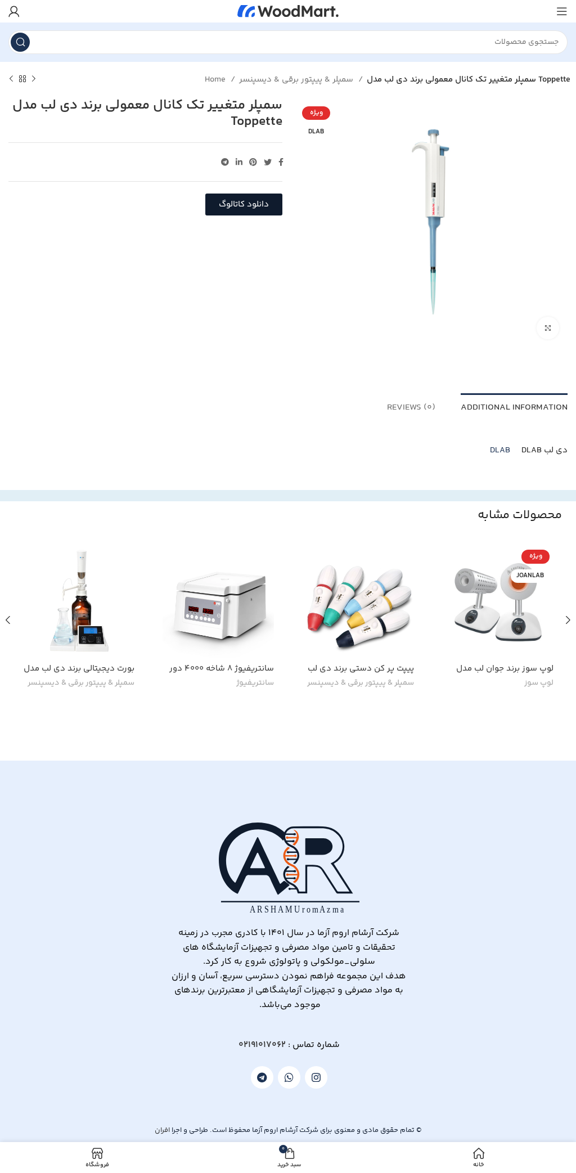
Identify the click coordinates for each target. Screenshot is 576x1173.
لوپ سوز (539, 683)
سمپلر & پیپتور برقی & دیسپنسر (297, 79)
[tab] (514, 406)
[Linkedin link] (239, 162)
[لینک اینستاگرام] (316, 1077)
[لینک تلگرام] (225, 162)
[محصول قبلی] (33, 79)
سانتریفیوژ (255, 683)
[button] (243, 204)
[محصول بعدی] (11, 79)
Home (216, 79)
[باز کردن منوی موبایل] (562, 11)
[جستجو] (20, 42)
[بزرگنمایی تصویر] (548, 328)
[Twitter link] (267, 162)
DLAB (500, 450)
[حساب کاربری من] (14, 11)
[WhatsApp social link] (289, 1077)
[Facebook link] (281, 162)
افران (162, 1130)
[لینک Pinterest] (253, 162)
